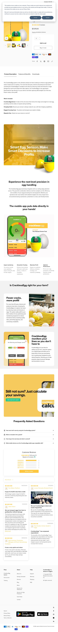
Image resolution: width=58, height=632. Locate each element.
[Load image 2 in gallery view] (14, 45)
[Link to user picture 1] (42, 497)
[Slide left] (5, 45)
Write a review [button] (29, 471)
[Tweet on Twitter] (41, 61)
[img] (8, 486)
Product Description (10, 74)
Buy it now (43, 48)
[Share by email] (48, 61)
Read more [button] (8, 531)
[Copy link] (52, 61)
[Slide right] (27, 45)
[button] (36, 25)
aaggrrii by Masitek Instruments (42, 626)
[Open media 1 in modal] (16, 28)
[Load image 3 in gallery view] (19, 45)
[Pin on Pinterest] (44, 61)
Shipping (34, 32)
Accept (35, 17)
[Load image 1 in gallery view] (9, 45)
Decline (47, 17)
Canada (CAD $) (48, 1)
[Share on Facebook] (37, 61)
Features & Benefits (24, 74)
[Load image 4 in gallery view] (24, 45)
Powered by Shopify (50, 626)
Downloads (35, 74)
